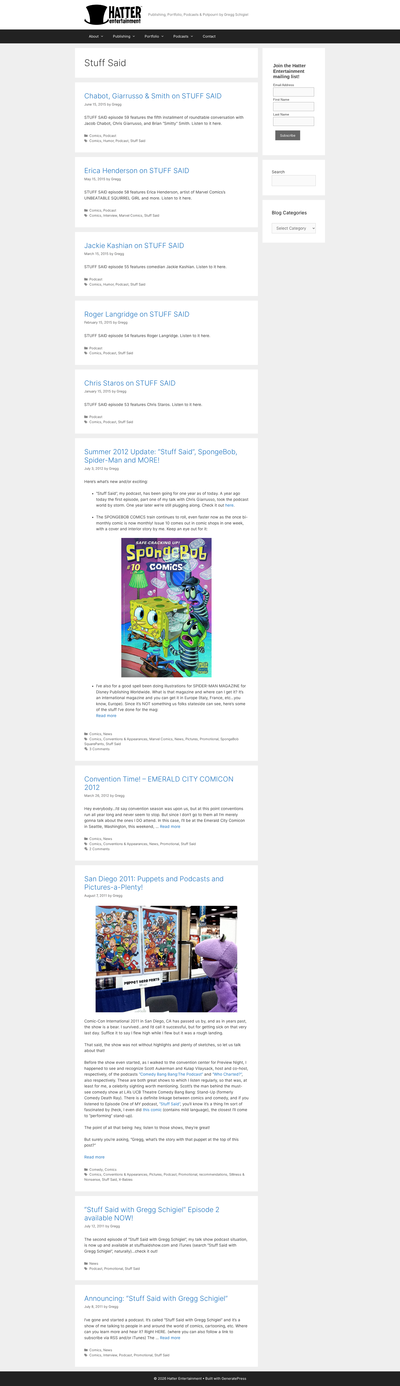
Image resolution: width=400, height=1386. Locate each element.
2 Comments (99, 849)
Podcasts (180, 36)
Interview (110, 215)
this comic (152, 1109)
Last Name (281, 114)
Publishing (121, 36)
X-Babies (126, 1179)
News (107, 734)
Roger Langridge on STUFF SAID (137, 314)
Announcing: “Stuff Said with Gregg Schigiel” (156, 1298)
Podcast (109, 136)
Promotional (209, 739)
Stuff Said (137, 141)
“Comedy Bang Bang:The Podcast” (171, 1074)
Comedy (96, 1169)
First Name (281, 99)
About (94, 36)
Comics (95, 136)
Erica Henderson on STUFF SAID (136, 170)
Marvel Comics (130, 215)
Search (278, 172)
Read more (106, 715)
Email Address (283, 85)
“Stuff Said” (169, 1104)
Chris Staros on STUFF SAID (130, 383)
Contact (209, 36)
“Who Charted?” (227, 1074)
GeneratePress (234, 1378)
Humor (108, 141)
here (229, 505)
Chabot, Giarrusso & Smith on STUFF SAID (153, 96)
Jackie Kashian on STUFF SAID (134, 245)
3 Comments (99, 749)
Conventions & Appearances (125, 739)
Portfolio (152, 36)
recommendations (213, 1174)
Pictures (191, 739)
